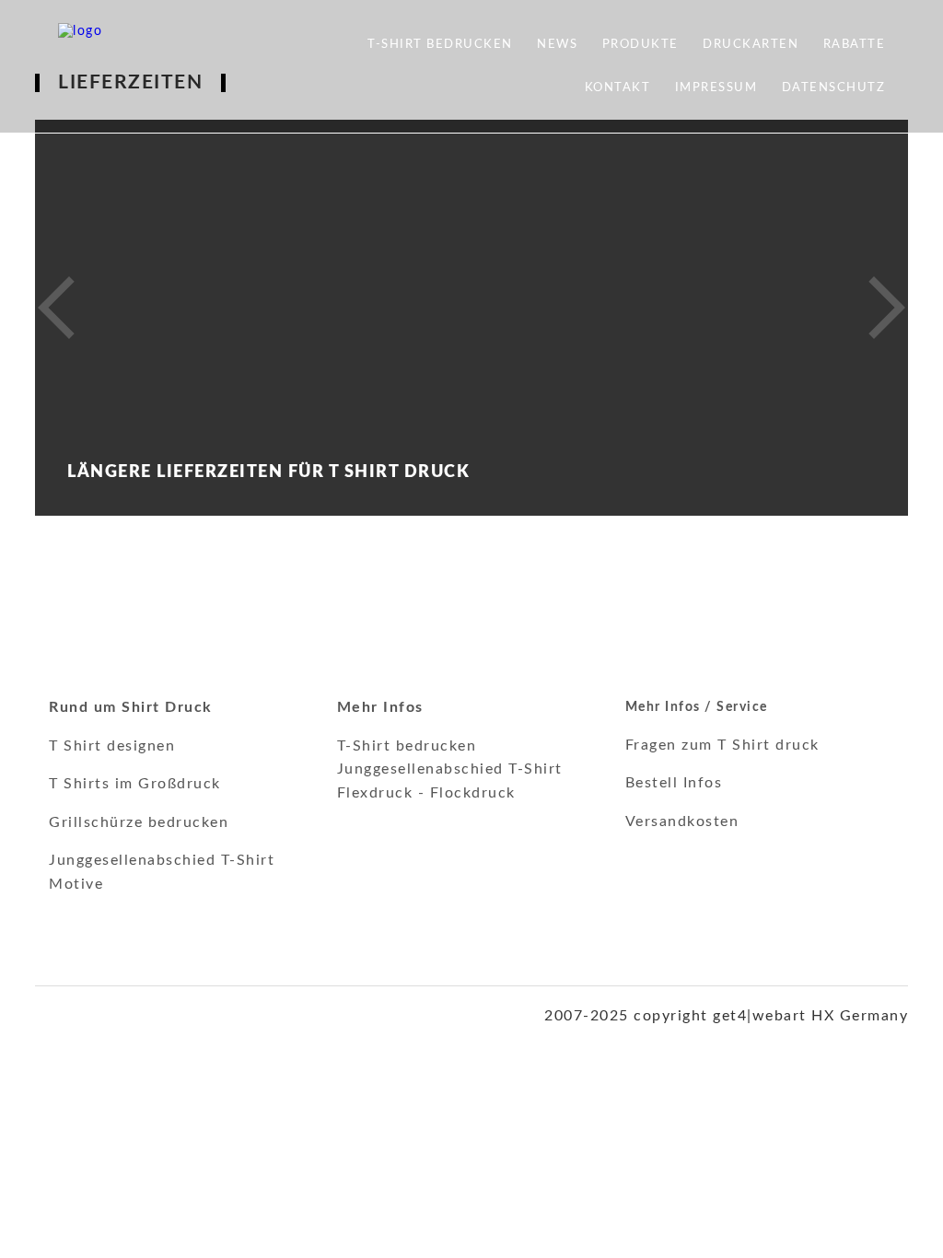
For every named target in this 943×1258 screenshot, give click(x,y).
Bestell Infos (674, 782)
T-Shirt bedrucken (440, 45)
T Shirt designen (112, 746)
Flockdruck (473, 793)
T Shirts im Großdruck (135, 783)
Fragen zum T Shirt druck (722, 745)
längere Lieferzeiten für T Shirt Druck (268, 472)
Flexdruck (375, 793)
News (557, 45)
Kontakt (618, 88)
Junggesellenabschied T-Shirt (450, 769)
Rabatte (854, 45)
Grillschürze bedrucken (138, 822)
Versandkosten (682, 821)
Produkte (640, 45)
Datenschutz (834, 88)
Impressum (716, 88)
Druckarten (750, 45)
